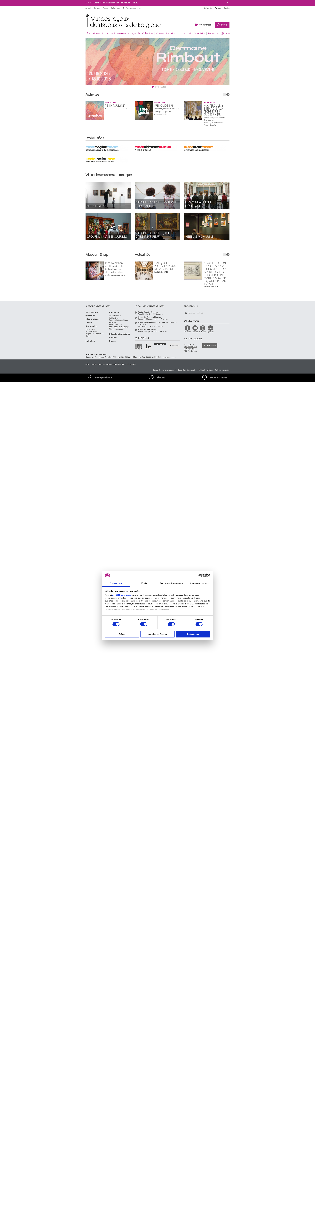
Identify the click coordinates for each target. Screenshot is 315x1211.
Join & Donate (205, 25)
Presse (105, 8)
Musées (160, 33)
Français (218, 8)
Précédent (224, 94)
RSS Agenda (189, 344)
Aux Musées (91, 326)
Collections (147, 33)
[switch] (143, 624)
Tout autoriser (193, 634)
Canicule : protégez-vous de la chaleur (165, 265)
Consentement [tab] (116, 583)
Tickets (224, 25)
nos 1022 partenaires (121, 595)
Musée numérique (116, 329)
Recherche (213, 33)
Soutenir (113, 337)
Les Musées (95, 138)
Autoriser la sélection (157, 634)
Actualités (142, 255)
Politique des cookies (222, 370)
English (226, 8)
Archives (112, 322)
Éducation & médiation (194, 33)
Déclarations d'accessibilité (187, 370)
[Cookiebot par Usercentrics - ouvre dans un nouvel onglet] (199, 575)
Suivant (227, 94)
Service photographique (118, 320)
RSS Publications (190, 351)
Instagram (202, 332)
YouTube (195, 332)
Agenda (136, 33)
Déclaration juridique (206, 370)
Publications (113, 318)
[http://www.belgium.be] (148, 346)
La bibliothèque (115, 315)
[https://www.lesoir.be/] (160, 344)
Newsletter (211, 346)
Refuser (122, 634)
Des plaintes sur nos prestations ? (164, 370)
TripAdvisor (210, 332)
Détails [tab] (144, 583)
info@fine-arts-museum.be (165, 357)
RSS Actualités (189, 349)
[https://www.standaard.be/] (174, 346)
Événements (115, 8)
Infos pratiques (93, 33)
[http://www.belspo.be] (138, 346)
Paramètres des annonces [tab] (171, 583)
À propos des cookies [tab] (199, 583)
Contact (97, 8)
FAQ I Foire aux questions (93, 314)
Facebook (187, 332)
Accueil (88, 8)
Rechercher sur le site (124, 8)
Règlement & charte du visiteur (94, 335)
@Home (225, 33)
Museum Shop (97, 255)
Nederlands (208, 8)
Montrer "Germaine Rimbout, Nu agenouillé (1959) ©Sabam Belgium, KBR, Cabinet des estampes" (153, 87)
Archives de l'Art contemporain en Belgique (119, 325)
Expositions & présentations (115, 33)
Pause (163, 87)
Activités (92, 94)
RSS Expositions (190, 346)
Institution (170, 33)
